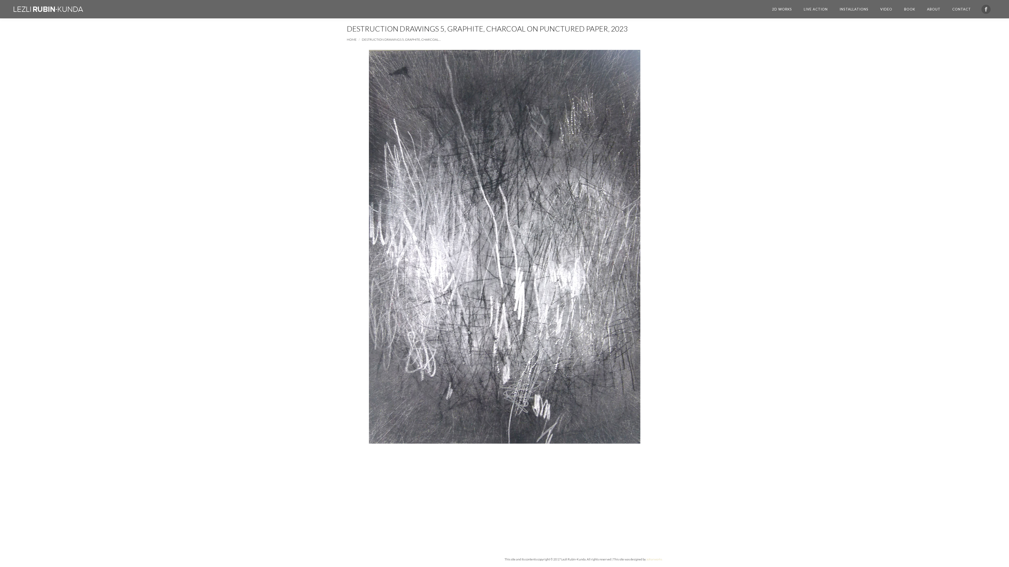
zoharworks (654, 559)
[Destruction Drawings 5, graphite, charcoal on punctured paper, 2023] (504, 247)
